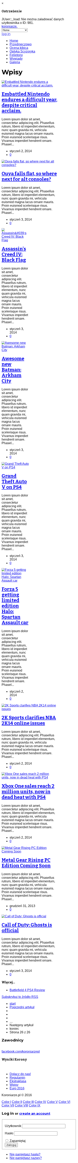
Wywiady (16, 58)
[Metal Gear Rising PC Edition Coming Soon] (29, 851)
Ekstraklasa (18, 1081)
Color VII (8, 1105)
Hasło (9, 1133)
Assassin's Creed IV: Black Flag (14, 254)
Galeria (15, 62)
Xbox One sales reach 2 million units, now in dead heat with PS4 (28, 791)
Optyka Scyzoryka (22, 51)
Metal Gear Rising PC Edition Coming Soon (26, 862)
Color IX (34, 1105)
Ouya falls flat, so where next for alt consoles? (29, 176)
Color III (28, 1102)
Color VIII (21, 1105)
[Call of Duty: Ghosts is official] (24, 916)
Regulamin (17, 1077)
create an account (34, 1113)
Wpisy (14, 1084)
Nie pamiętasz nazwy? (26, 1158)
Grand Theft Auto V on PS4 (14, 481)
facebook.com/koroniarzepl (21, 1051)
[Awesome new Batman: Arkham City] (15, 350)
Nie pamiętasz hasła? (25, 1154)
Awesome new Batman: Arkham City (13, 370)
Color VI (64, 1102)
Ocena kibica (19, 48)
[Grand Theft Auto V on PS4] (15, 467)
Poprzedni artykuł (22, 1007)
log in (6, 34)
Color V (52, 1102)
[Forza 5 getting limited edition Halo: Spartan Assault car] (15, 580)
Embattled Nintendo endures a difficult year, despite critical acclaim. (29, 102)
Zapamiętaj (18, 1141)
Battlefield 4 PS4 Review (27, 990)
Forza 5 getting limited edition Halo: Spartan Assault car (15, 605)
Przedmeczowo (21, 44)
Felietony (16, 55)
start (13, 1003)
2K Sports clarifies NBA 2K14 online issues (29, 720)
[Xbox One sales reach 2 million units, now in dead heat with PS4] (29, 777)
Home (14, 40)
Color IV (40, 1102)
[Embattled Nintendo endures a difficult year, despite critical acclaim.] (29, 85)
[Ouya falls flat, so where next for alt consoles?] (29, 165)
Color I (6, 1102)
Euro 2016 (17, 1088)
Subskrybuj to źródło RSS (20, 997)
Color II (17, 1102)
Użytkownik (13, 1126)
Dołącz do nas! (20, 1074)
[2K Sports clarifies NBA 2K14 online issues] (29, 709)
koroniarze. (9, 26)
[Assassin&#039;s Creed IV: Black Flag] (15, 240)
